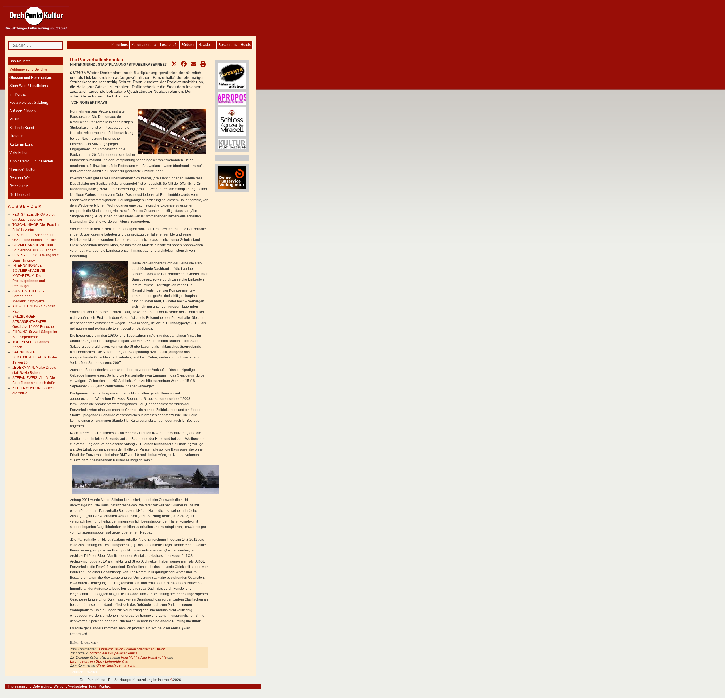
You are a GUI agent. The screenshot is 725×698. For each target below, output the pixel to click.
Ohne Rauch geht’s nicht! (115, 665)
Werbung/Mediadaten (70, 686)
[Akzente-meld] (232, 76)
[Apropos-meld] (232, 98)
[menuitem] (245, 45)
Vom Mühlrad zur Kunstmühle (144, 657)
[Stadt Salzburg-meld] (232, 144)
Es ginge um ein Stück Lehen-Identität (99, 661)
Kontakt (104, 686)
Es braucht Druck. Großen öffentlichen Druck (130, 649)
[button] (174, 64)
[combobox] (35, 45)
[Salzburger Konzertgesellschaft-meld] (232, 122)
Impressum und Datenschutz (30, 686)
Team (93, 686)
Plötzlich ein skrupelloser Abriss (112, 653)
